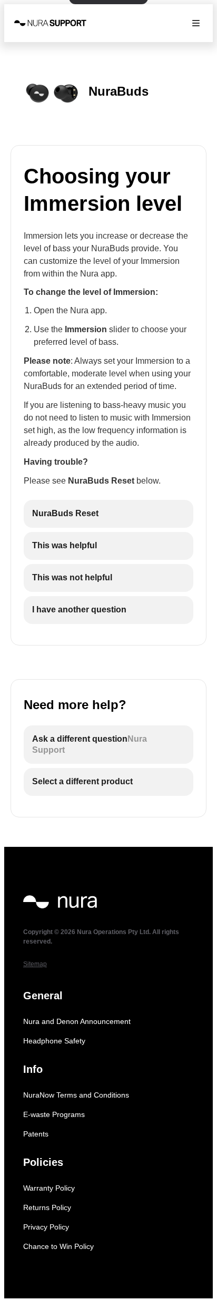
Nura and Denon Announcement (77, 1021)
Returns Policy (47, 1207)
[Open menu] (196, 23)
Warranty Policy (49, 1188)
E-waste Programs (54, 1114)
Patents (35, 1134)
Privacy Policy (46, 1227)
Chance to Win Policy (58, 1246)
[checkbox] (108, 514)
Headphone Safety (54, 1041)
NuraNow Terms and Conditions (76, 1095)
